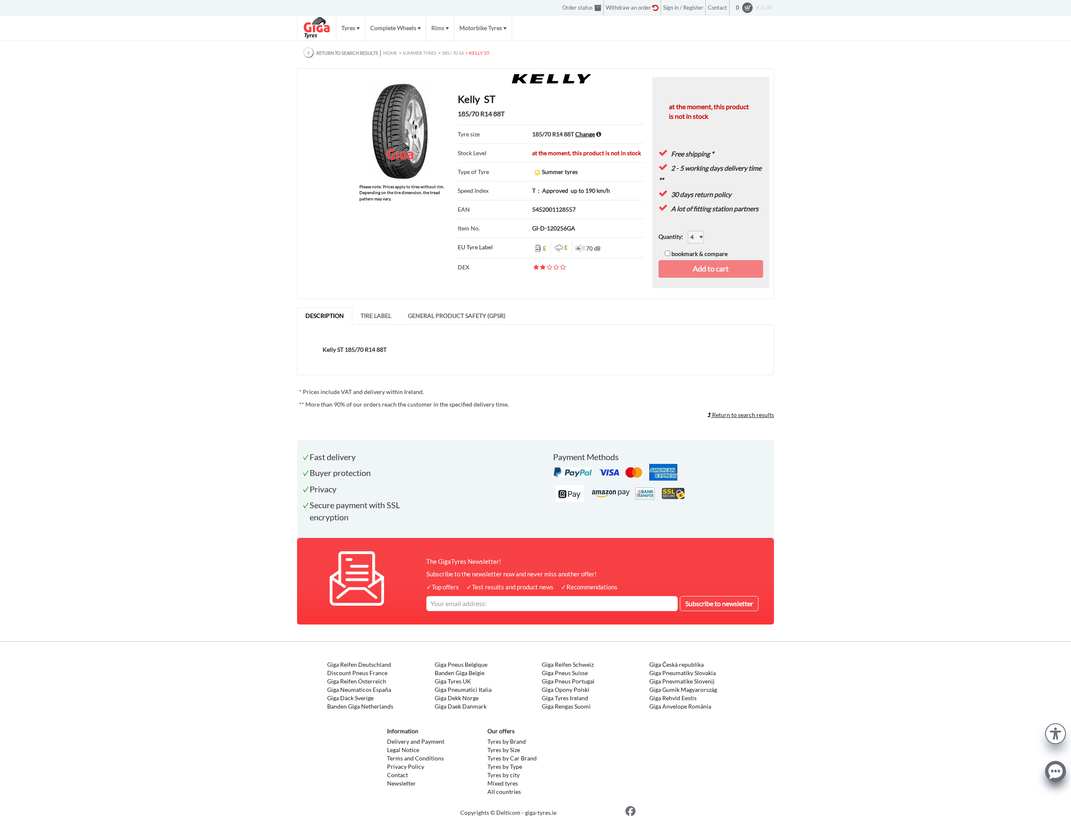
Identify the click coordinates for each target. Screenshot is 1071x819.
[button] (1055, 732)
